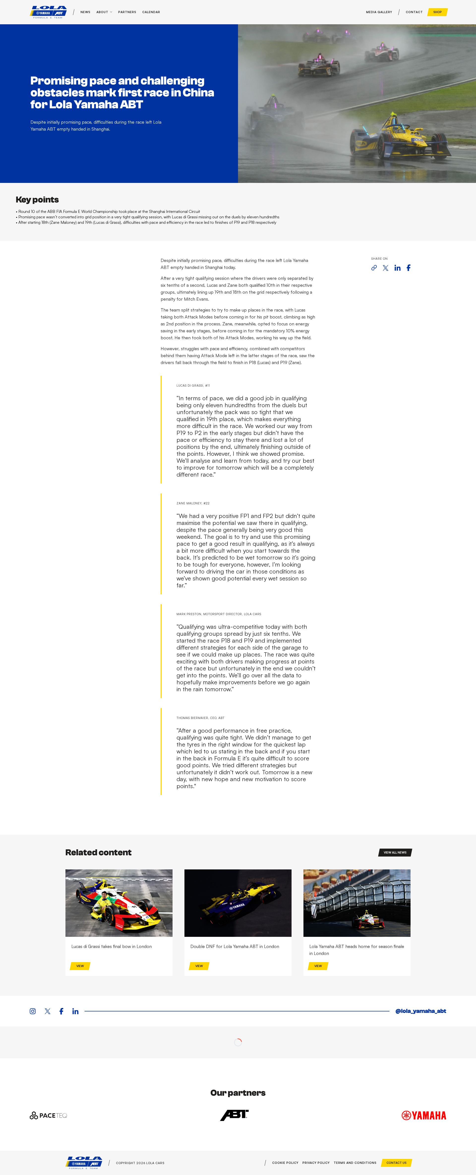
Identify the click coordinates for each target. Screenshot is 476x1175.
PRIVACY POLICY (316, 1163)
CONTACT (414, 12)
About (102, 12)
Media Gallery (379, 12)
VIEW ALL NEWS (395, 852)
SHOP (437, 12)
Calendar (151, 12)
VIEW (80, 966)
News (85, 12)
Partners (127, 12)
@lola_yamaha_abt (420, 1011)
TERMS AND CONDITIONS (355, 1163)
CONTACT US (397, 1163)
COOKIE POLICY (285, 1163)
